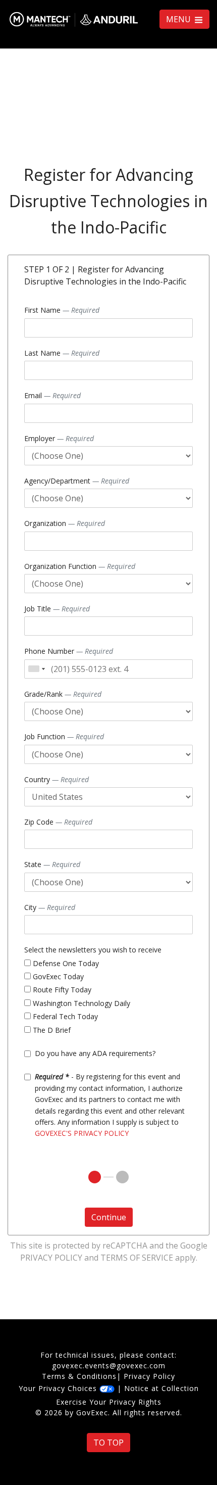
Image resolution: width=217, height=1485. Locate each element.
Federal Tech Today (64, 1016)
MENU (179, 19)
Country (56, 779)
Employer (59, 438)
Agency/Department (76, 481)
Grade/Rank (62, 694)
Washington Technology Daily (80, 1003)
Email (52, 395)
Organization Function (79, 566)
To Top (108, 1442)
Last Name (61, 353)
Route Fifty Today (61, 989)
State (52, 864)
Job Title (57, 608)
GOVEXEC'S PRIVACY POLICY (82, 1133)
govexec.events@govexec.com (109, 1365)
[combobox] (36, 669)
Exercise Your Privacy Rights (108, 1402)
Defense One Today (65, 963)
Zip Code (58, 822)
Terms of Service (136, 1257)
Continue (108, 1217)
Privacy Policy (51, 1257)
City (49, 907)
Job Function (64, 736)
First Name (61, 310)
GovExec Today (57, 976)
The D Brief (51, 1030)
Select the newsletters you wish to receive (92, 949)
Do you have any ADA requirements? (95, 1053)
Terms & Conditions (79, 1376)
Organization (64, 523)
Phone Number (68, 651)
